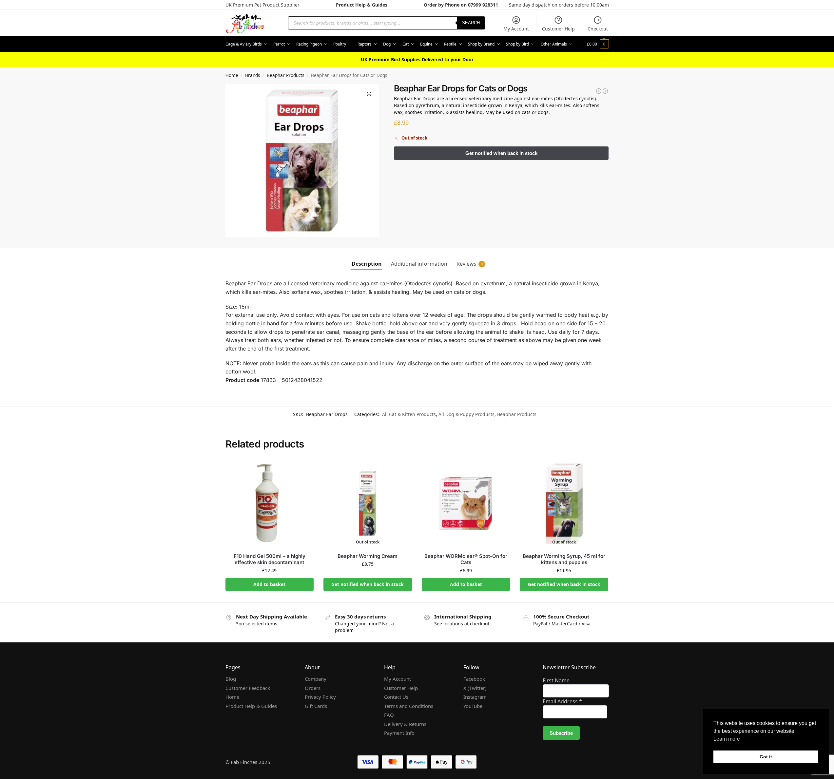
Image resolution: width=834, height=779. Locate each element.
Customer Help (558, 29)
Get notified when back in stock (367, 584)
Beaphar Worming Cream (368, 556)
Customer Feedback (247, 688)
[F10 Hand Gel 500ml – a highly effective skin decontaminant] (269, 503)
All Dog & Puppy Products (466, 414)
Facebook (474, 678)
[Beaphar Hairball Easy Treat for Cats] (598, 91)
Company (315, 678)
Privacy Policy (320, 697)
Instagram (475, 697)
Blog (230, 678)
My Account (516, 29)
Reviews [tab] (469, 263)
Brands (252, 75)
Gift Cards (316, 706)
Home (231, 75)
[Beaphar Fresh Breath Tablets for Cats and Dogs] (605, 91)
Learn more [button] (726, 739)
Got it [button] (766, 756)
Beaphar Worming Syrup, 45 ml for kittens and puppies (564, 559)
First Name (556, 680)
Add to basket (269, 584)
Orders (312, 688)
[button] (598, 44)
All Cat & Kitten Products (409, 414)
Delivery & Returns (405, 724)
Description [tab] (367, 263)
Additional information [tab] (419, 263)
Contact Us (396, 697)
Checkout (598, 29)
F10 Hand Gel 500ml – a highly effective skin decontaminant (269, 559)
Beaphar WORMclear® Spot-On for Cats (465, 559)
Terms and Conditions (408, 706)
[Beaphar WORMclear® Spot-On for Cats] (466, 503)
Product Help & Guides (361, 5)
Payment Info (399, 733)
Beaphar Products (285, 75)
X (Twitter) (475, 688)
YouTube (472, 706)
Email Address (562, 701)
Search (471, 22)
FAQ (389, 715)
